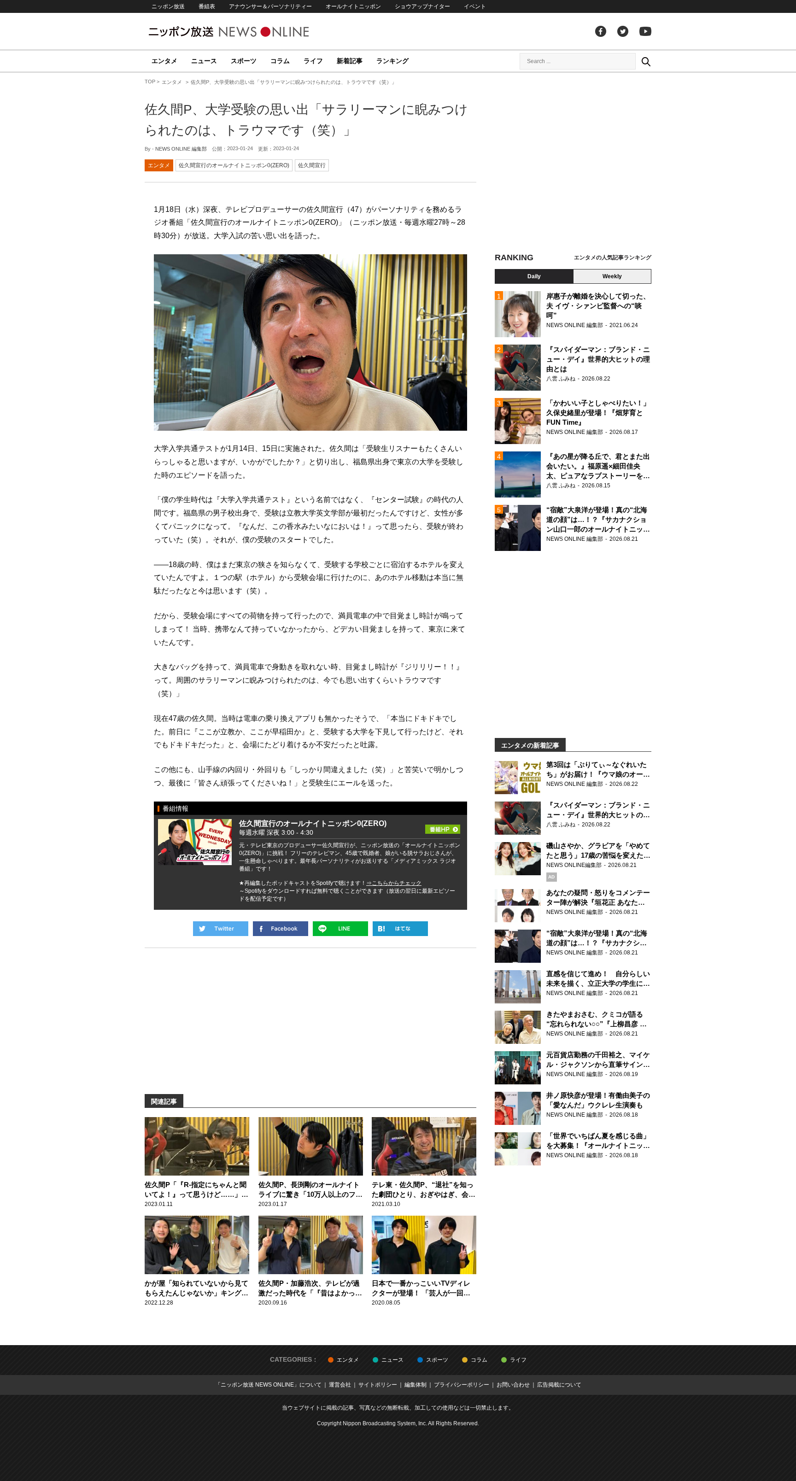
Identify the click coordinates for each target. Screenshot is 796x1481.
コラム (280, 60)
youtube (645, 31)
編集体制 (415, 1384)
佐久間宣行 (312, 165)
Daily (534, 276)
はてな (400, 928)
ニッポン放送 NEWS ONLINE (246, 31)
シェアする (280, 928)
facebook (600, 31)
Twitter (622, 31)
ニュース (204, 60)
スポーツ (244, 60)
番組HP (442, 826)
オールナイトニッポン (353, 6)
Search (645, 61)
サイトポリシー (377, 1384)
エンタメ (164, 60)
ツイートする (220, 928)
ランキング (392, 60)
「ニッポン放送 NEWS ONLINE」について (268, 1384)
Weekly (612, 276)
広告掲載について (559, 1384)
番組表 (207, 6)
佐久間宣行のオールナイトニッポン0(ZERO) (234, 165)
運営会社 (340, 1384)
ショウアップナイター (422, 6)
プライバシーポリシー (461, 1384)
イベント (475, 6)
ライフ (313, 60)
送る (340, 928)
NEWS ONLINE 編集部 (181, 149)
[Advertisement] (573, 163)
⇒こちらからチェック (393, 883)
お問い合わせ (513, 1384)
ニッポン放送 (168, 6)
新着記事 (350, 60)
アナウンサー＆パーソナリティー (270, 6)
